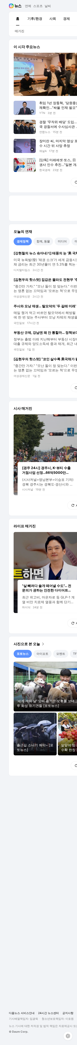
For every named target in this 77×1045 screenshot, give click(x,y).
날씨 (48, 6)
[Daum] (12, 6)
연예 (28, 6)
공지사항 (67, 1013)
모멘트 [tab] (60, 654)
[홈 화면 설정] (68, 1036)
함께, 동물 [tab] (43, 241)
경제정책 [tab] (23, 241)
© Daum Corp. (18, 1031)
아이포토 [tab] (42, 654)
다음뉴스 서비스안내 (22, 1013)
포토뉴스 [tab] (23, 654)
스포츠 (38, 6)
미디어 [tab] (62, 241)
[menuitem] (17, 19)
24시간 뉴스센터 (48, 1013)
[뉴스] (18, 6)
